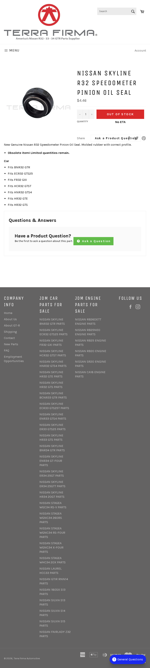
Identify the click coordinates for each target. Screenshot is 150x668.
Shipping (10, 332)
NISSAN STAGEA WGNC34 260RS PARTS (50, 518)
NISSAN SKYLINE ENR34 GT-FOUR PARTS (51, 461)
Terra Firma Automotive (27, 658)
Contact (9, 338)
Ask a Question (96, 241)
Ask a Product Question (116, 138)
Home (8, 313)
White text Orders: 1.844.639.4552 (130, 27)
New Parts (11, 344)
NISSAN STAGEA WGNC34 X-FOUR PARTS (51, 547)
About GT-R (12, 325)
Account (140, 50)
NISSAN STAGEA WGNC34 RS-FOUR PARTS (52, 532)
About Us (10, 319)
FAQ (6, 350)
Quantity (82, 121)
